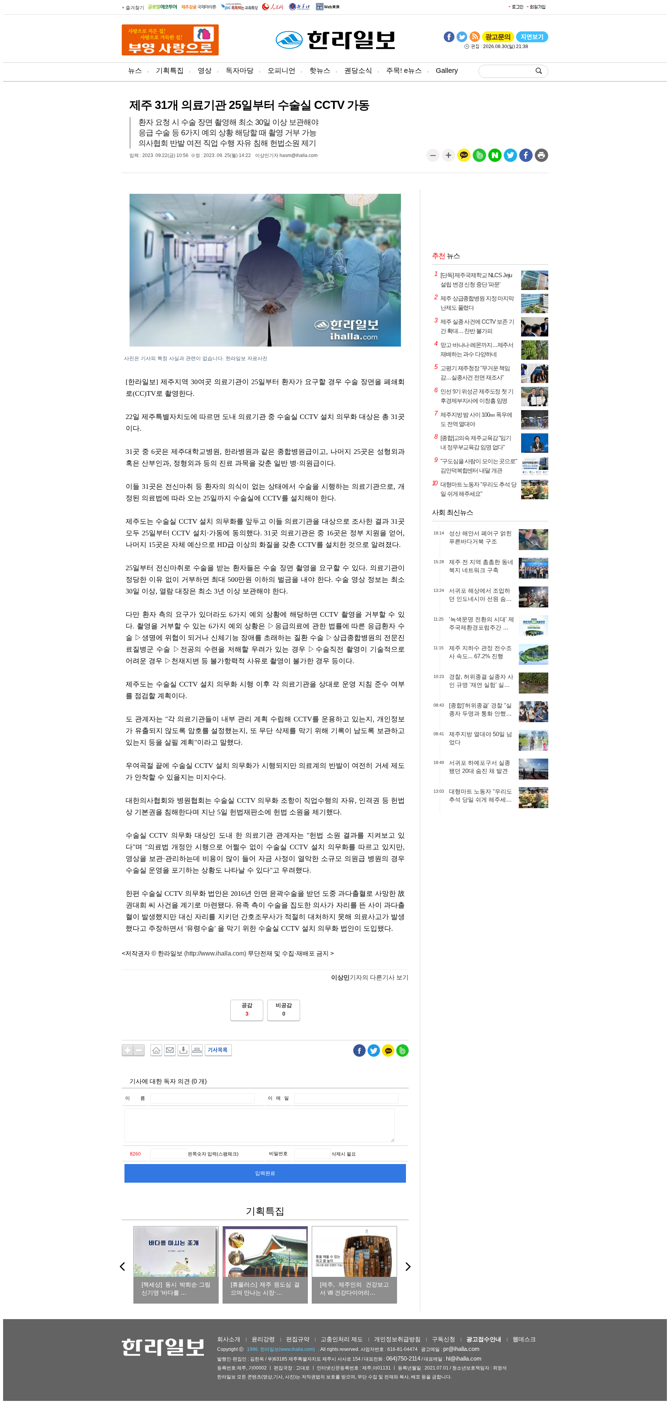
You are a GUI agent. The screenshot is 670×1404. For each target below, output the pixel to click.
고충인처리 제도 (342, 1339)
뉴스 (135, 70)
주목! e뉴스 (404, 70)
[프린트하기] (541, 158)
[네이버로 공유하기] (495, 158)
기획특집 (170, 70)
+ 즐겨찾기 (133, 7)
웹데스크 (524, 1339)
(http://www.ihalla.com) (215, 953)
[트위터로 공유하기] (510, 158)
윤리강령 (263, 1339)
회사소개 (228, 1339)
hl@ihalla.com (464, 1358)
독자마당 (240, 70)
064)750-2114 (403, 1358)
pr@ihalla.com (461, 1348)
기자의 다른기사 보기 (370, 977)
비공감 (284, 1005)
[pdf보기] (532, 40)
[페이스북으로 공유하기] (526, 158)
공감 (247, 1005)
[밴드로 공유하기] (479, 158)
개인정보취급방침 (397, 1339)
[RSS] (474, 40)
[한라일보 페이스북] (449, 40)
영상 (205, 70)
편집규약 (297, 1339)
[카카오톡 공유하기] (464, 158)
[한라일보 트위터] (461, 40)
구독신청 (443, 1339)
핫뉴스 (319, 70)
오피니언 (281, 70)
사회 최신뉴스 (452, 512)
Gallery (447, 70)
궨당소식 (358, 70)
